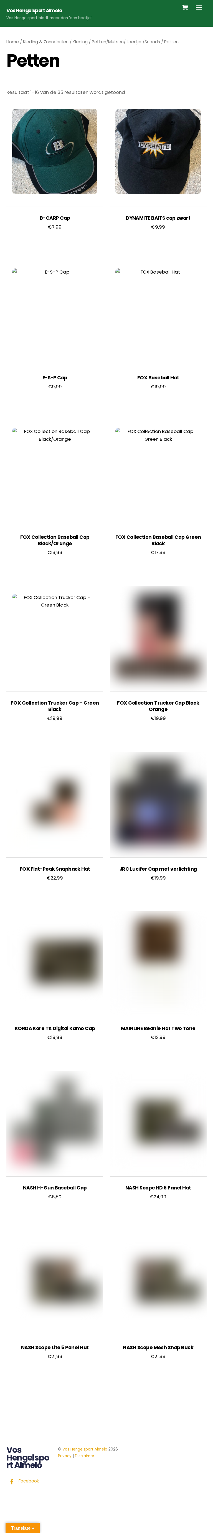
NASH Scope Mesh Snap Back (158, 1347)
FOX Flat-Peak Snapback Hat (55, 869)
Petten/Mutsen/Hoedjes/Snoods (126, 42)
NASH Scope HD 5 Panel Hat (158, 1188)
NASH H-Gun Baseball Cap (55, 1188)
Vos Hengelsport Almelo (84, 1449)
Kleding (80, 42)
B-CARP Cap (55, 218)
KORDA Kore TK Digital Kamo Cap (55, 1028)
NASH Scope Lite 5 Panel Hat (55, 1347)
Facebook (28, 1481)
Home (12, 42)
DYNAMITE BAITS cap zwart (158, 218)
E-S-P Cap (54, 378)
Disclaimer (84, 1456)
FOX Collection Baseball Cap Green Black (158, 540)
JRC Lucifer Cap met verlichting (158, 869)
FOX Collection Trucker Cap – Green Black (55, 706)
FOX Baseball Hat (158, 378)
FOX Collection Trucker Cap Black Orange (158, 706)
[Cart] (185, 7)
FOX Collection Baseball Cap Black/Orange (55, 540)
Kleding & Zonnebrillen (46, 42)
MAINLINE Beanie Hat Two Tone (158, 1028)
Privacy (65, 1456)
